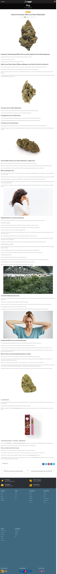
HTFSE (45, 492)
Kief (44, 496)
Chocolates (3, 534)
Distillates (31, 500)
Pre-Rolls (2, 500)
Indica (2, 492)
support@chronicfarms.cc (9, 485)
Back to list (28, 470)
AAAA (16, 494)
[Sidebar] (1, 173)
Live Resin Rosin (46, 498)
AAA (16, 496)
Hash (30, 502)
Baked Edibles (3, 530)
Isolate (45, 494)
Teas (16, 536)
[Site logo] (28, 1)
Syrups (2, 538)
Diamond (30, 498)
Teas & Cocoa (3, 540)
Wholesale (2, 498)
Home (25, 7)
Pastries (2, 536)
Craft (16, 492)
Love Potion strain (5, 463)
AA (15, 498)
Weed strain (30, 7)
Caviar (30, 494)
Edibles (16, 534)
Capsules (16, 532)
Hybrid (2, 496)
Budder (30, 492)
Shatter (45, 502)
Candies (2, 532)
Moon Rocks (46, 500)
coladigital (27, 17)
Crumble (30, 496)
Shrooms (16, 530)
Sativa (2, 494)
